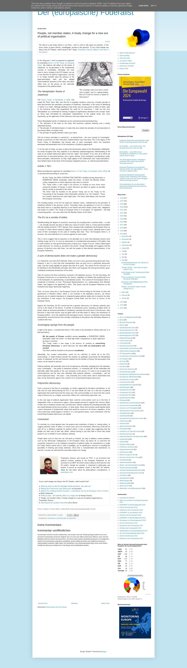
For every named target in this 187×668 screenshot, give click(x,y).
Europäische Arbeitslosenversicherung (133, 374)
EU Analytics (124, 359)
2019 (122, 219)
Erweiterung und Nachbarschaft (130, 356)
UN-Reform (123, 475)
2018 (122, 222)
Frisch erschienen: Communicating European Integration (133, 278)
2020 (122, 216)
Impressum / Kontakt (127, 66)
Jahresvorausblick (126, 426)
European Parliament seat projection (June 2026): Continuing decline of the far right (134, 141)
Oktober (125, 242)
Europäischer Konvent (127, 379)
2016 (122, 228)
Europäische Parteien (127, 498)
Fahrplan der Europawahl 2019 (130, 528)
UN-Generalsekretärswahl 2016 (131, 470)
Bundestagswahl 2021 (127, 333)
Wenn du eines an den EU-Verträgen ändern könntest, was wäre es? (66, 486)
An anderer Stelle (126, 61)
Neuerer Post (42, 603)
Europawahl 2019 (126, 392)
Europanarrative (125, 382)
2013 (122, 302)
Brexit (122, 320)
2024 (122, 204)
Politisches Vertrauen (127, 447)
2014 (122, 234)
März (124, 292)
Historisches (124, 421)
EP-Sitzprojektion (126, 353)
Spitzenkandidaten (126, 462)
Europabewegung (126, 372)
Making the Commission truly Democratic (56, 489)
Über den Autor (125, 58)
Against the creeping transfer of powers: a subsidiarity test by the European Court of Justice (75, 491)
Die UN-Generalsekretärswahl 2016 (132, 533)
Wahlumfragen (125, 481)
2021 (122, 213)
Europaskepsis (125, 387)
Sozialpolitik (124, 460)
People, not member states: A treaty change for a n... (133, 287)
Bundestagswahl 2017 (127, 330)
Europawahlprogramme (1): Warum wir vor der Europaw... (134, 263)
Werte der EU (124, 486)
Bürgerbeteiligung (126, 338)
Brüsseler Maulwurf (126, 322)
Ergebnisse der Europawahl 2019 (131, 525)
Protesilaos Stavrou (85, 50)
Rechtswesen (124, 452)
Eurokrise (123, 366)
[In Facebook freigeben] (75, 515)
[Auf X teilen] (73, 515)
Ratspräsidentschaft (126, 449)
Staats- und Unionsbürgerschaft (130, 465)
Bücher (122, 325)
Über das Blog (125, 55)
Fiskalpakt (123, 400)
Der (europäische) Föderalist (86, 12)
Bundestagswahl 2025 (127, 335)
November (125, 239)
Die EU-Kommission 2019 (129, 523)
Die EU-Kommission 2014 (129, 536)
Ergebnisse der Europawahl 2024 (131, 510)
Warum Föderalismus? (127, 53)
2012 (122, 305)
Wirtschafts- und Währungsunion (131, 488)
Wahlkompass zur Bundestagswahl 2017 (134, 531)
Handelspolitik (125, 416)
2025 (122, 201)
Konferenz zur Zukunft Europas (130, 431)
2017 (122, 225)
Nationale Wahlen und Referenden (132, 436)
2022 (122, 210)
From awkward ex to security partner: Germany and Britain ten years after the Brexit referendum (133, 186)
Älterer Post (105, 603)
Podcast (122, 442)
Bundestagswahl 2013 (127, 328)
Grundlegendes (125, 413)
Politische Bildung (126, 444)
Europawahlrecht (125, 398)
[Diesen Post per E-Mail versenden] (68, 515)
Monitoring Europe (126, 434)
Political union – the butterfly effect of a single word (60, 496)
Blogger (103, 651)
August (124, 248)
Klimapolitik (124, 429)
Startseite (74, 603)
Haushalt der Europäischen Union (131, 418)
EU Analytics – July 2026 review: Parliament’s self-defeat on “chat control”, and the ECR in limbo (134, 154)
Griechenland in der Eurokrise (130, 411)
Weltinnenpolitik (125, 483)
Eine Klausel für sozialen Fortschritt (54, 503)
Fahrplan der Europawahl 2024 (130, 515)
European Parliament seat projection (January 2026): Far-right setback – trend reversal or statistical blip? (134, 169)
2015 (122, 231)
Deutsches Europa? (126, 346)
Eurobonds (123, 364)
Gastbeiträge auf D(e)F (127, 63)
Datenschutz (124, 68)
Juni (123, 254)
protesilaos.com (67, 472)
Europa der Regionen (127, 369)
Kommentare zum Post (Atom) (56, 607)
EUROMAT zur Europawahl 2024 (131, 512)
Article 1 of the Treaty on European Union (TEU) (89, 171)
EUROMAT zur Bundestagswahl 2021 (133, 518)
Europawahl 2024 (126, 395)
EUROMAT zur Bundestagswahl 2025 (133, 505)
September (126, 245)
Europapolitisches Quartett (129, 385)
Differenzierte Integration (128, 351)
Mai (123, 257)
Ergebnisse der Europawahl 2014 (131, 538)
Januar (124, 298)
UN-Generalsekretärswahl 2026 (131, 473)
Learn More (143, 6)
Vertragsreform (71, 518)
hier (141, 599)
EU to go (123, 361)
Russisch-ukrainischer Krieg (129, 457)
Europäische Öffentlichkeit (129, 377)
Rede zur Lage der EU (127, 455)
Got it (153, 6)
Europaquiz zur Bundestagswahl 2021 (133, 520)
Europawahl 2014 (126, 390)
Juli (123, 251)
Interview (123, 423)
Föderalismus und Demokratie (56, 518)
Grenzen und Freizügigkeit (129, 408)
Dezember (125, 236)
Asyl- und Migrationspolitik (129, 317)
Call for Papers (125, 341)
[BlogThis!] (70, 515)
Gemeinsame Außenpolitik (129, 405)
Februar (125, 295)
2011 (122, 308)
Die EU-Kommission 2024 (129, 507)
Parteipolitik (124, 439)
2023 (122, 207)
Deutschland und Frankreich (129, 348)
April (123, 260)
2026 (122, 198)
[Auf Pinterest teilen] (77, 515)
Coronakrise (124, 343)
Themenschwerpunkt (127, 468)
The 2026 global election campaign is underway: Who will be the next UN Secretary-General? (133, 161)
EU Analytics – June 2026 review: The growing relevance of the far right (133, 147)
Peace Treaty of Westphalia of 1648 (55, 100)
